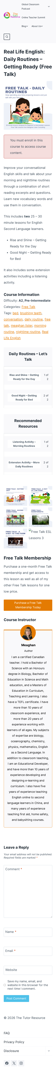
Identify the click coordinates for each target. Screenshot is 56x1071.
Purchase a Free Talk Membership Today (28, 605)
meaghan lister (21, 325)
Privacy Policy (14, 1042)
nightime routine (28, 332)
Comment (13, 869)
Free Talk (28, 307)
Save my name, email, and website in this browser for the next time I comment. (27, 985)
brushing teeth (31, 313)
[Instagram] (21, 1063)
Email (10, 951)
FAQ (7, 1033)
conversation (13, 319)
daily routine (34, 319)
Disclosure (11, 1051)
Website (11, 970)
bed (15, 313)
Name (10, 932)
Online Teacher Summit (33, 17)
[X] (14, 1063)
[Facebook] (7, 1063)
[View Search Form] (7, 37)
